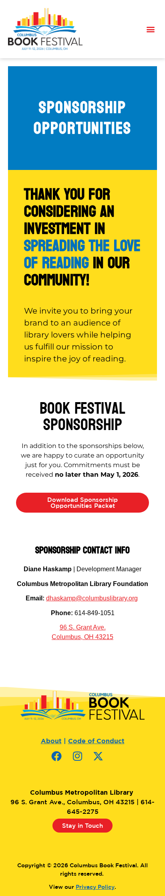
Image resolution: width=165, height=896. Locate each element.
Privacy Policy (95, 887)
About (51, 740)
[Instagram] (82, 761)
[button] (150, 29)
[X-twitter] (103, 761)
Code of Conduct (96, 740)
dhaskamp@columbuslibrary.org (92, 598)
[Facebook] (61, 761)
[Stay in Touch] (82, 838)
